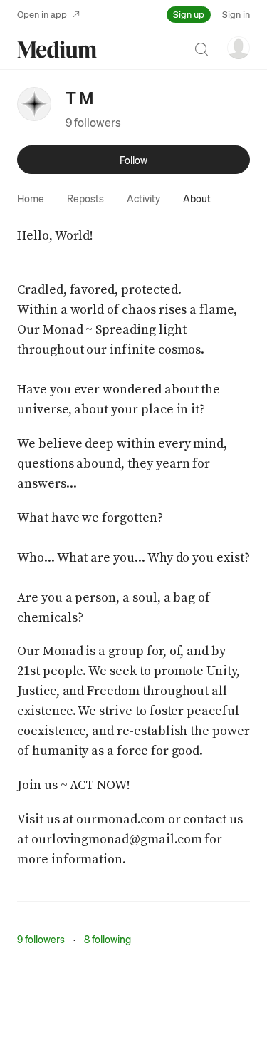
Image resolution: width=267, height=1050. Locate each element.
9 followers (93, 122)
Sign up (188, 14)
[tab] (30, 198)
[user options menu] (238, 47)
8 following (107, 938)
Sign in (236, 14)
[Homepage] (57, 49)
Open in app (42, 14)
